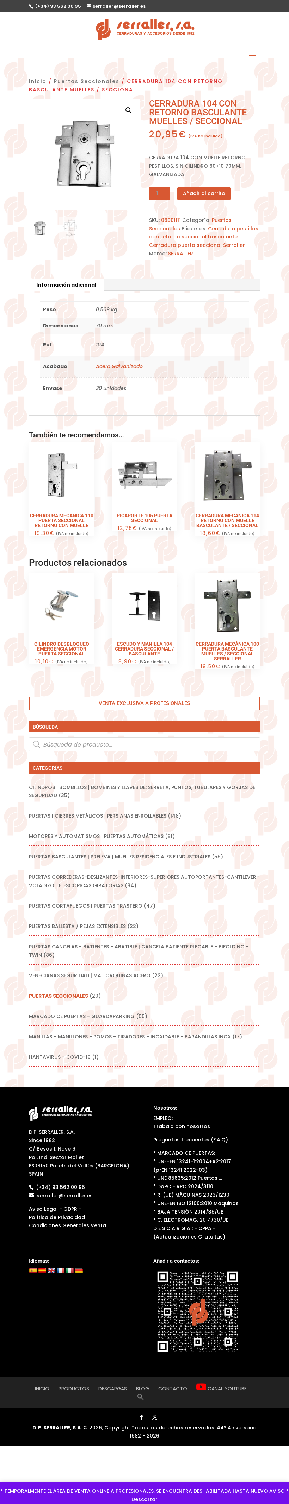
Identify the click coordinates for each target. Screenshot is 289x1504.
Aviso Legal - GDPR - (55, 1208)
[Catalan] (42, 1270)
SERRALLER (180, 253)
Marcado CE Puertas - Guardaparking (82, 1016)
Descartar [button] (144, 1499)
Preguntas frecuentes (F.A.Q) (190, 1139)
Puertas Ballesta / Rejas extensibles (77, 926)
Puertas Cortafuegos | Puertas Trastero (85, 905)
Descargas (112, 1388)
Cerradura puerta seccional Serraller (197, 245)
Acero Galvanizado (119, 366)
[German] (79, 1270)
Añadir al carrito (204, 193)
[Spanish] (33, 1270)
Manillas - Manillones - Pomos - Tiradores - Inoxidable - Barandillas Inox (130, 1036)
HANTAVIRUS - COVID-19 (60, 1057)
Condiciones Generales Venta (67, 1225)
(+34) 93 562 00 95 (57, 6)
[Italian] (70, 1270)
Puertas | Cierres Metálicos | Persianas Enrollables (97, 815)
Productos (74, 1388)
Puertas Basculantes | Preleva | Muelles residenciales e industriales (119, 856)
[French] (60, 1270)
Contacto (172, 1388)
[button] (128, 110)
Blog (142, 1388)
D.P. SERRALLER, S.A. (57, 1427)
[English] (51, 1270)
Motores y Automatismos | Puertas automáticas (96, 836)
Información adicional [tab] (66, 284)
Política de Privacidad (57, 1217)
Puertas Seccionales (86, 81)
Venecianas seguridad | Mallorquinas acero (89, 975)
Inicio (38, 81)
